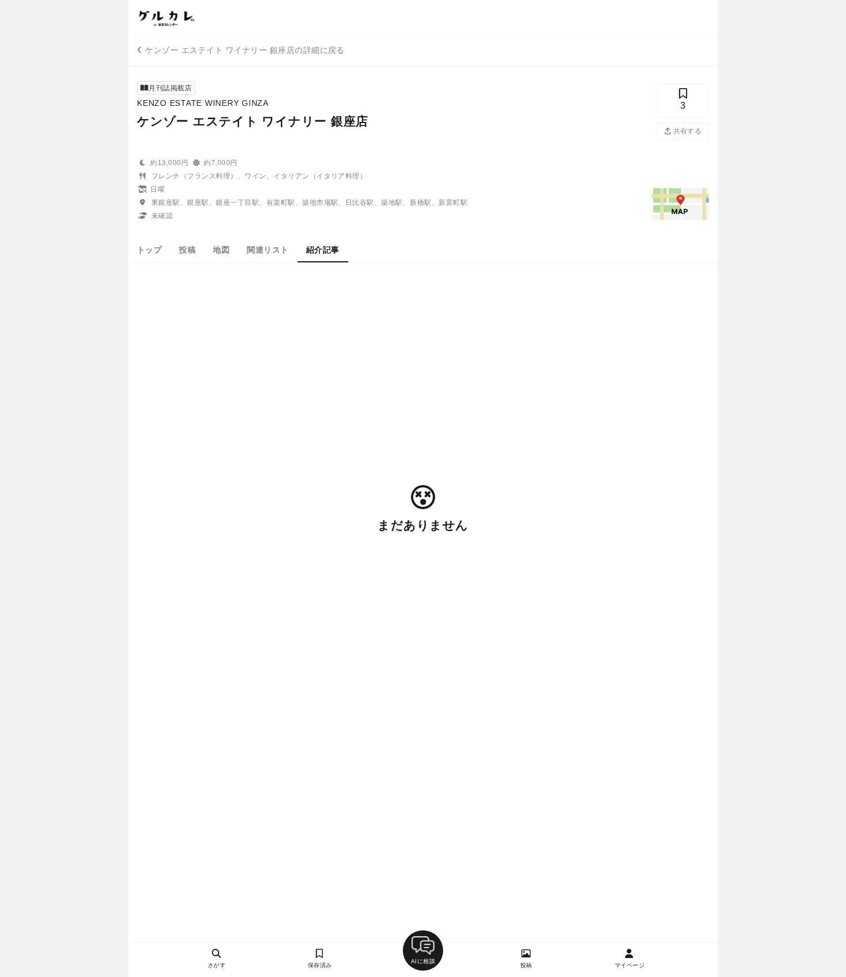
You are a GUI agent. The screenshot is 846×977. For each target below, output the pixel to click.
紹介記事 (323, 249)
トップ (149, 249)
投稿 (187, 249)
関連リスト (267, 249)
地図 (221, 249)
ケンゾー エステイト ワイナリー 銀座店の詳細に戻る (244, 50)
